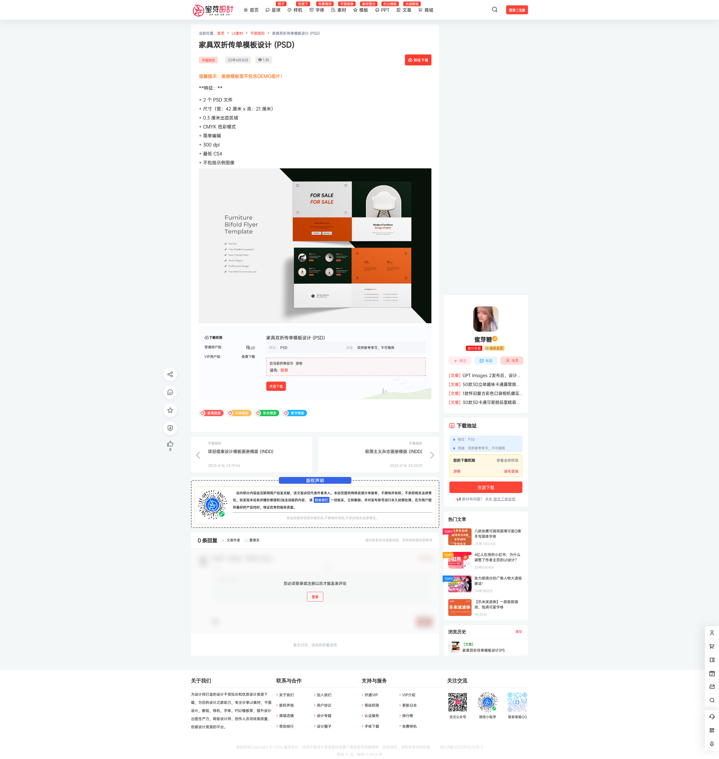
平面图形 (257, 33)
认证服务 (372, 715)
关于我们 (286, 694)
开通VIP (371, 694)
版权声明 (286, 705)
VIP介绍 (408, 694)
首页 (220, 33)
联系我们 (321, 499)
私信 (489, 361)
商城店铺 (286, 715)
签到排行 (286, 726)
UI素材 (237, 33)
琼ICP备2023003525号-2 (461, 746)
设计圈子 (324, 726)
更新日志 (409, 705)
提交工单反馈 (503, 498)
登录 (284, 370)
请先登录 (511, 471)
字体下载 (372, 726)
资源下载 (276, 386)
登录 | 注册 (517, 10)
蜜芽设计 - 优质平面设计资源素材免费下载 (318, 746)
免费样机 (409, 726)
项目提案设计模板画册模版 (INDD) (241, 451)
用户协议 (324, 705)
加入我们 (324, 694)
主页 (515, 360)
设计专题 (324, 715)
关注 (462, 361)
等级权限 (372, 705)
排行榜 (407, 715)
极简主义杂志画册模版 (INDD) (393, 451)
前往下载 (421, 60)
